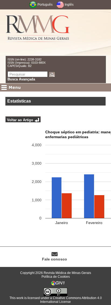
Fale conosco (54, 259)
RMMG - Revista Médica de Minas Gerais (38, 32)
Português (45, 4)
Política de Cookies (55, 277)
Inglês (69, 4)
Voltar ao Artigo (20, 120)
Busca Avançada (21, 79)
